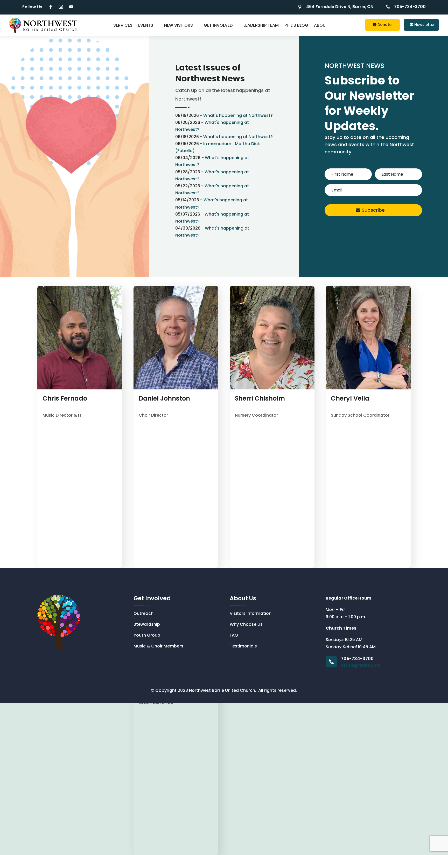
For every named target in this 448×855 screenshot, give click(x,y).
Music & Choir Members (158, 646)
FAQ (234, 635)
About (321, 25)
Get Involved (218, 25)
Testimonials (243, 646)
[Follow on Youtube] (71, 7)
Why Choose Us (246, 625)
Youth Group (147, 635)
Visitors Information (250, 614)
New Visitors (178, 25)
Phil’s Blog (296, 25)
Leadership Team (261, 25)
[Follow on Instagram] (61, 7)
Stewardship (147, 625)
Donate (384, 24)
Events (145, 25)
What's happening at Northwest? (238, 115)
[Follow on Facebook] (50, 7)
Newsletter (424, 24)
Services (122, 25)
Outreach (143, 614)
